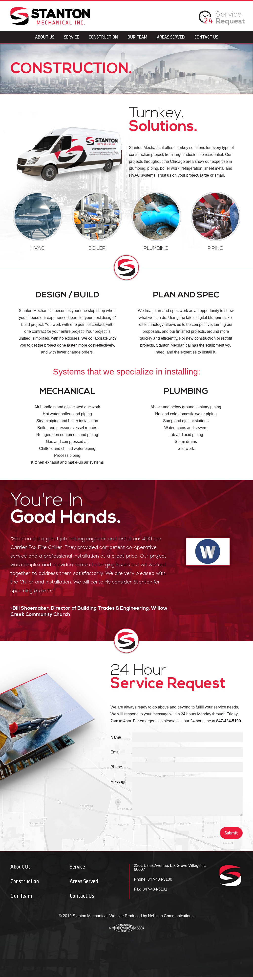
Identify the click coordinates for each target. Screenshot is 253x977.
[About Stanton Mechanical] (207, 22)
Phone (116, 767)
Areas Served (171, 37)
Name (115, 737)
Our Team (137, 37)
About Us (44, 37)
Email (115, 752)
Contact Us (206, 37)
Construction (103, 37)
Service (230, 18)
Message (118, 782)
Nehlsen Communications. (171, 916)
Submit (231, 833)
